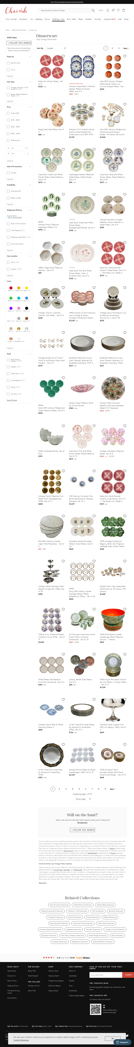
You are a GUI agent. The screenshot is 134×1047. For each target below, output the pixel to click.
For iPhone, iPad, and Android (100, 999)
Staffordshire (92, 853)
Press (71, 986)
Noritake (66, 870)
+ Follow (19, 43)
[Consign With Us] (113, 10)
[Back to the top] (128, 1033)
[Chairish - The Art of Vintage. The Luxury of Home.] (16, 10)
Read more (42, 883)
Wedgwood (78, 870)
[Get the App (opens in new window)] (96, 1009)
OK (112, 1039)
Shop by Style (53, 971)
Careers (71, 981)
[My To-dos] (107, 10)
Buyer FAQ (32, 971)
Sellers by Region (54, 986)
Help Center (11, 971)
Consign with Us (34, 986)
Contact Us (11, 976)
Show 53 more (12, 400)
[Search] (93, 10)
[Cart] (123, 10)
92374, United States (15, 217)
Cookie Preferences (21, 1040)
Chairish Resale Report (77, 996)
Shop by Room (53, 991)
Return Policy (12, 981)
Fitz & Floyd (58, 870)
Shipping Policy (12, 986)
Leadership (73, 976)
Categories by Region (56, 981)
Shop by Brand (53, 976)
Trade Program (33, 976)
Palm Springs (68, 851)
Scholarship (73, 991)
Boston (112, 848)
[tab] (19, 63)
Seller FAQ (32, 991)
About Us (72, 971)
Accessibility (12, 998)
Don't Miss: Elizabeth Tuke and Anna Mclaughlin (67, 2)
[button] (118, 10)
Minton (113, 853)
